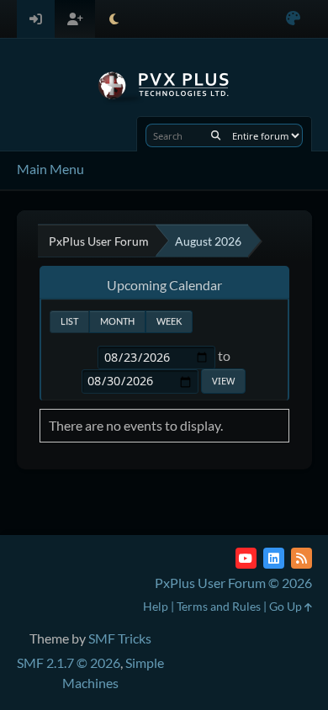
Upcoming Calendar (164, 285)
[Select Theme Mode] (114, 19)
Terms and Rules (219, 606)
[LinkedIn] (273, 558)
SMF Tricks (119, 638)
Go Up (286, 606)
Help (155, 606)
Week (169, 320)
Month (117, 320)
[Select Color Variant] (293, 19)
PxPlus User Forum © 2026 (233, 583)
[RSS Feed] (301, 558)
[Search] (216, 135)
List (69, 320)
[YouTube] (246, 558)
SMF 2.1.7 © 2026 (68, 662)
